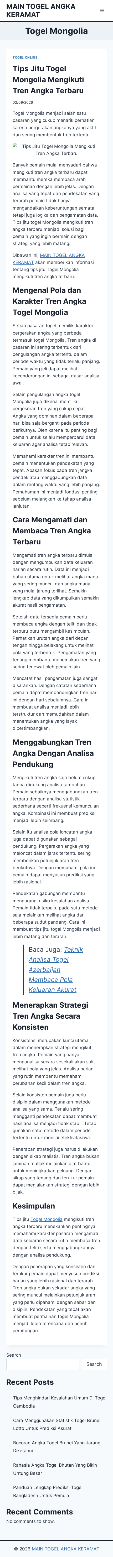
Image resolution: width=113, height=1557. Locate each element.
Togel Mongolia (46, 1219)
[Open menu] (102, 10)
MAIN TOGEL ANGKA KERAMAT (65, 1548)
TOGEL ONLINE (25, 57)
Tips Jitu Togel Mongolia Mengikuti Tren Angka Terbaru (48, 79)
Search (13, 1355)
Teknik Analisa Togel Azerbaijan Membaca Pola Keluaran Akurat (56, 970)
